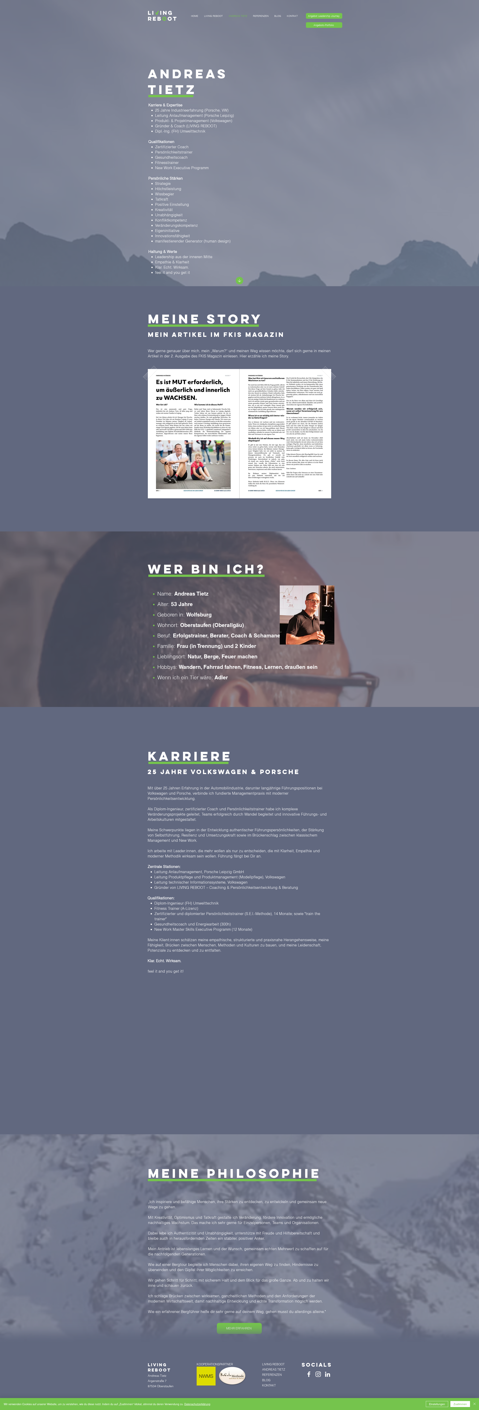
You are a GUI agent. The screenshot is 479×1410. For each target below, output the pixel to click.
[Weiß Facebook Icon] (308, 1374)
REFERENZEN (272, 1375)
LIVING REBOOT (273, 1364)
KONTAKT (269, 1385)
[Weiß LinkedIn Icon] (327, 1374)
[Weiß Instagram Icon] (318, 1374)
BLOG (266, 1380)
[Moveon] (239, 280)
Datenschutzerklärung (197, 1404)
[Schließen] (474, 1404)
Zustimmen (460, 1404)
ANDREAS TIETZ (273, 1369)
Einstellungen (437, 1404)
